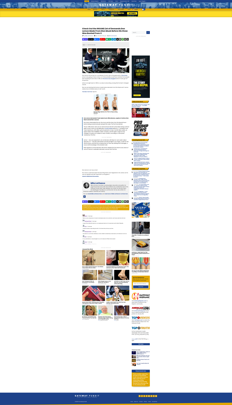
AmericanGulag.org (139, 311)
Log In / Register (142, 1)
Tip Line (86, 1)
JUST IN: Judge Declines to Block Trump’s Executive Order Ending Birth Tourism (141, 159)
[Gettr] (142, 396)
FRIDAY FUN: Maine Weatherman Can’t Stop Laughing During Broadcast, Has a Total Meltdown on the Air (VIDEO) (141, 155)
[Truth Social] (140, 396)
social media (108, 128)
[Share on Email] (125, 39)
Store (116, 1)
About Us (95, 9)
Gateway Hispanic (94, 1)
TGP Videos (110, 1)
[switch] (143, 9)
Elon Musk (124, 75)
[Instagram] (154, 396)
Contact (141, 401)
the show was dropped (109, 78)
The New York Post (87, 91)
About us (136, 401)
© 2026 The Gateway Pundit (81, 401)
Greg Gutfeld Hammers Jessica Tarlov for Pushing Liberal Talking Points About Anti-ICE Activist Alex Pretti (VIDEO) (142, 164)
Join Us (103, 9)
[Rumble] (149, 396)
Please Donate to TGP (124, 1)
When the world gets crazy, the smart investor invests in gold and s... (142, 356)
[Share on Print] (128, 39)
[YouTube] (156, 396)
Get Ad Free (134, 1)
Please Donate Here (141, 371)
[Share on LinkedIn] (115, 39)
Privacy (145, 401)
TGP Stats (140, 344)
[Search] (148, 32)
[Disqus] (105, 229)
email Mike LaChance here (95, 194)
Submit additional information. (90, 176)
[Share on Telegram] (112, 39)
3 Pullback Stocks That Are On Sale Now (142, 360)
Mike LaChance (98, 183)
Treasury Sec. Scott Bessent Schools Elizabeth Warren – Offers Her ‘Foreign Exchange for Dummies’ (141, 150)
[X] (144, 396)
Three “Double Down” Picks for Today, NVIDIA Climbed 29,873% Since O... (143, 352)
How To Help (121, 9)
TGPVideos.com (138, 320)
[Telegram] (151, 396)
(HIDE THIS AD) (118, 19)
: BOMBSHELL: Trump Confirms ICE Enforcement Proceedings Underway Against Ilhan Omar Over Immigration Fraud (141, 193)
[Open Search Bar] (139, 9)
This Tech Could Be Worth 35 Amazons (142, 364)
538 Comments (113, 36)
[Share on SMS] (122, 39)
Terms (149, 401)
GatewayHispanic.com (140, 301)
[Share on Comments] (120, 39)
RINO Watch (103, 1)
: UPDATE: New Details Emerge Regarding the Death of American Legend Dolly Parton (141, 198)
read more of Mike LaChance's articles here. (116, 194)
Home (89, 9)
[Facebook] (147, 396)
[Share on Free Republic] (117, 39)
